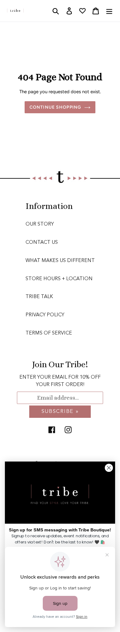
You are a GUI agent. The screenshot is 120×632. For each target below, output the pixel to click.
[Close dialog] (109, 468)
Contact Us (42, 242)
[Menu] (109, 11)
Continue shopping (55, 107)
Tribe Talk (39, 296)
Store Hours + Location (59, 278)
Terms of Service (49, 333)
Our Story (40, 224)
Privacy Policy (45, 315)
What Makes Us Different (60, 260)
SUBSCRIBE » (60, 411)
